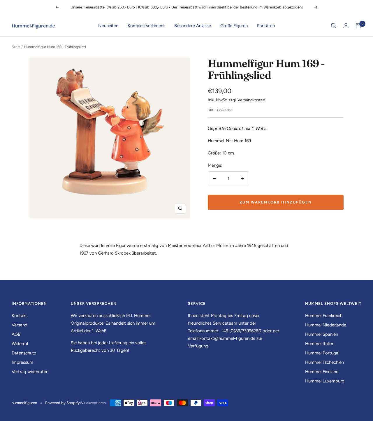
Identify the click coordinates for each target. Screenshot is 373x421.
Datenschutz (24, 353)
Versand (19, 325)
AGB (16, 334)
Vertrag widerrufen (30, 371)
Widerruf (20, 343)
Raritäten (266, 25)
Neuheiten (108, 25)
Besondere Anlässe (192, 25)
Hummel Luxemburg (324, 381)
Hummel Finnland (322, 371)
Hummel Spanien (321, 334)
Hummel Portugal (322, 353)
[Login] (346, 25)
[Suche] (333, 25)
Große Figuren (234, 25)
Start (16, 47)
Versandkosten (251, 100)
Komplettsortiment (146, 25)
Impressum (22, 362)
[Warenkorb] (358, 25)
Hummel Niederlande (325, 325)
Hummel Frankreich (323, 315)
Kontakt (19, 315)
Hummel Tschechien (324, 362)
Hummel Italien (319, 343)
